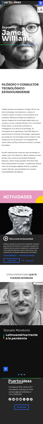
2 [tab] (22, 374)
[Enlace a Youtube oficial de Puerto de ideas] (20, 400)
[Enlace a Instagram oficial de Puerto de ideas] (17, 400)
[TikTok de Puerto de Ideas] (31, 399)
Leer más (11, 260)
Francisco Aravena (26, 255)
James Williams (10, 255)
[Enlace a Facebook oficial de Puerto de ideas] (10, 400)
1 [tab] (19, 374)
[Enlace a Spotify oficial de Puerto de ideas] (24, 400)
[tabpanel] (21, 330)
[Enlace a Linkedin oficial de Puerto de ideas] (27, 400)
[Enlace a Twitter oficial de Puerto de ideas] (13, 400)
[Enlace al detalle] (5, 369)
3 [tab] (25, 374)
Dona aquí (21, 407)
